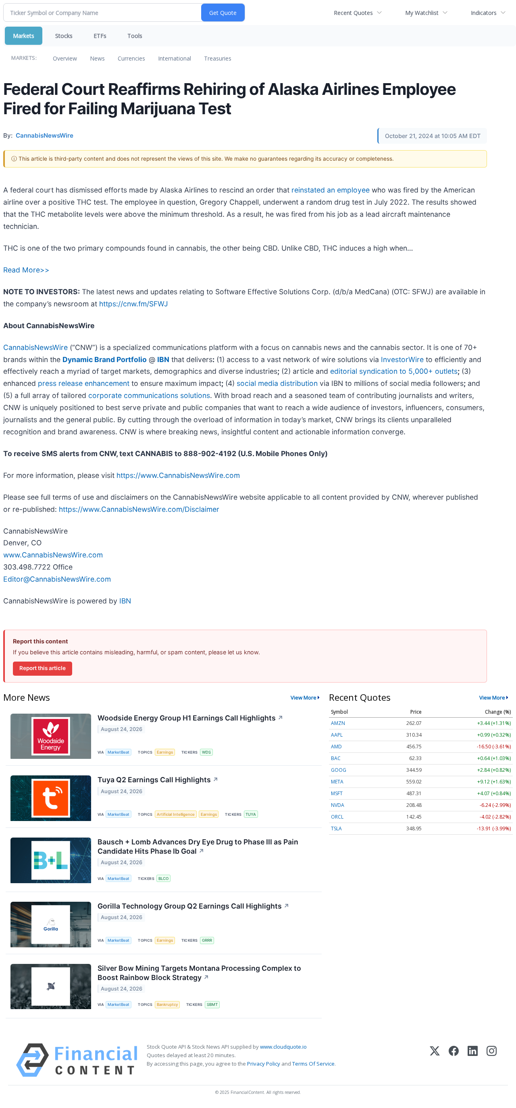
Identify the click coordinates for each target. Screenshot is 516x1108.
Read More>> (26, 270)
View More (303, 697)
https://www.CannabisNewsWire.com (178, 475)
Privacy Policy (263, 1063)
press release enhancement (83, 383)
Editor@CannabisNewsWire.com (57, 579)
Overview (65, 58)
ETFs (100, 36)
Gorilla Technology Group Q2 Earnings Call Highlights (193, 906)
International (174, 58)
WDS (206, 752)
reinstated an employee (330, 190)
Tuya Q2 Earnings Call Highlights (158, 779)
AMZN (338, 723)
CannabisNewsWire (35, 347)
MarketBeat (118, 752)
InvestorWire (402, 359)
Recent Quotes (353, 13)
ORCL (337, 816)
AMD (336, 746)
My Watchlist (422, 13)
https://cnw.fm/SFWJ (133, 304)
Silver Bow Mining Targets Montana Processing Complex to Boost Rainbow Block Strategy (199, 973)
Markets (23, 36)
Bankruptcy (167, 1004)
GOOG (338, 770)
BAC (336, 758)
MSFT (337, 793)
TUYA (251, 814)
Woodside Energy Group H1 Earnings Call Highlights (190, 718)
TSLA (336, 828)
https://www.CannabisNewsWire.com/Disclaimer (139, 509)
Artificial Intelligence (176, 814)
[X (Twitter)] (435, 1060)
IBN (125, 601)
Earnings (165, 752)
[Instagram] (491, 1060)
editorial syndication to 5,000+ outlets (394, 371)
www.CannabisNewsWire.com (53, 555)
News (97, 58)
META (337, 781)
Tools (134, 36)
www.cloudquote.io (283, 1046)
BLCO (163, 878)
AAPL (337, 734)
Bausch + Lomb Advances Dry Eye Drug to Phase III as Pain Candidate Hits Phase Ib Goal (198, 846)
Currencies (131, 58)
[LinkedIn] (472, 1060)
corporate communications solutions (149, 395)
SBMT (212, 1004)
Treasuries (217, 58)
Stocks (64, 36)
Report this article (42, 668)
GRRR (207, 940)
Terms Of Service (313, 1063)
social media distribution (277, 383)
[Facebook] (453, 1060)
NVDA (337, 805)
